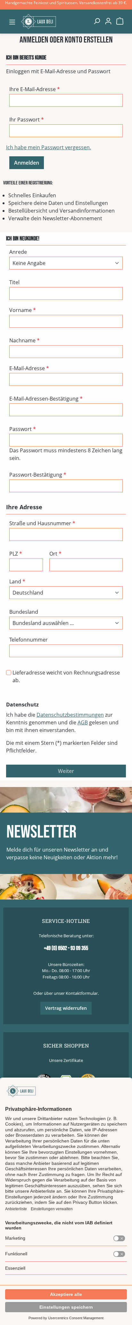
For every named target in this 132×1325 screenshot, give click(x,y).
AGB (83, 722)
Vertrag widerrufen (66, 1008)
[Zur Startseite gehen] (54, 21)
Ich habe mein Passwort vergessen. (48, 147)
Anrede (18, 251)
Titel (14, 282)
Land (17, 581)
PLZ (15, 553)
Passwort (22, 429)
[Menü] (12, 21)
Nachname (24, 340)
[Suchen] (97, 20)
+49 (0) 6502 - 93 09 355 (66, 948)
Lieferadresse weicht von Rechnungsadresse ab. (66, 676)
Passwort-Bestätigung (37, 474)
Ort (55, 553)
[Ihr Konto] (108, 20)
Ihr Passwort (26, 119)
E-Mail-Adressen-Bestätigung (46, 398)
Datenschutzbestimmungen (70, 714)
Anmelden (26, 162)
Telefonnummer (28, 639)
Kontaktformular (82, 993)
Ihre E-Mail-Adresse (34, 89)
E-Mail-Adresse (29, 368)
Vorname (22, 310)
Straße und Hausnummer (42, 523)
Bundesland (23, 611)
